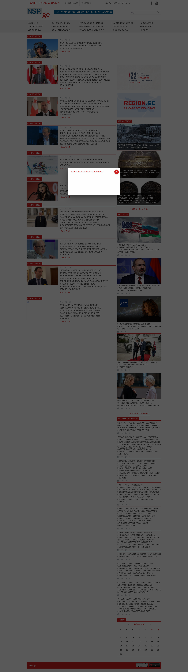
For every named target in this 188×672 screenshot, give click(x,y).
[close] (116, 172)
